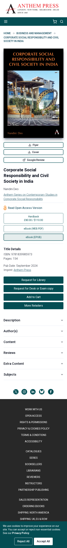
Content (10, 342)
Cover (35, 152)
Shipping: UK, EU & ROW (33, 519)
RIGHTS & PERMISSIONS (33, 422)
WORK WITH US (33, 409)
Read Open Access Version (25, 208)
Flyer (36, 145)
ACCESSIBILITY (33, 441)
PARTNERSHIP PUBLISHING (33, 489)
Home (7, 33)
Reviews (9, 353)
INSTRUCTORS (33, 483)
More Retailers (33, 305)
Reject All (23, 541)
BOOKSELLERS (33, 464)
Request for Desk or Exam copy (33, 288)
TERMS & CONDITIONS (33, 435)
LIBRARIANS (34, 470)
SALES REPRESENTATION (33, 499)
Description (12, 320)
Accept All (43, 541)
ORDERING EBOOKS (33, 506)
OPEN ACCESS (33, 415)
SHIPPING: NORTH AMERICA (33, 512)
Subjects (10, 374)
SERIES (33, 457)
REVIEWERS (33, 477)
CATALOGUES (33, 451)
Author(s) (11, 331)
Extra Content (14, 363)
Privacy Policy (20, 533)
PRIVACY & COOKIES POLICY (33, 428)
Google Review (35, 160)
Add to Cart (34, 297)
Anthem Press (22, 270)
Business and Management (34, 33)
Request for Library (33, 280)
